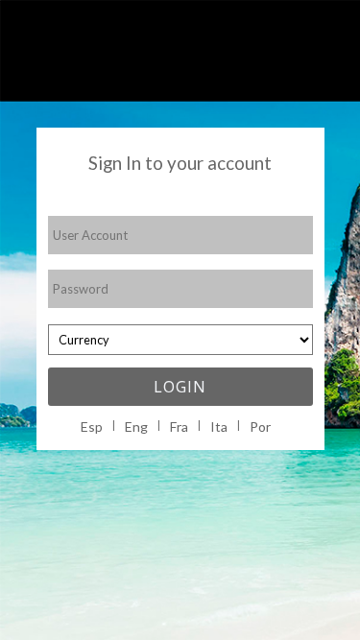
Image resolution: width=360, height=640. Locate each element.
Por (260, 426)
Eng (136, 426)
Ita (219, 426)
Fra (179, 426)
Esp (92, 426)
